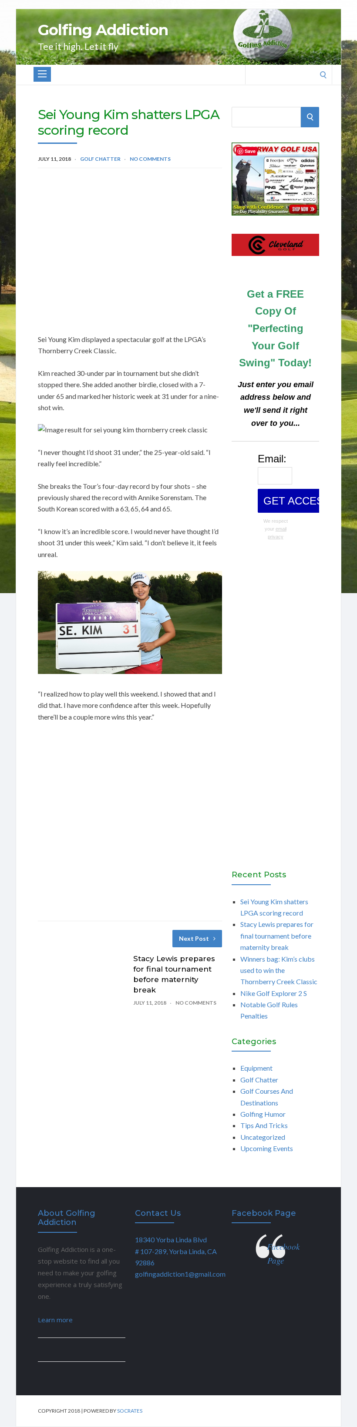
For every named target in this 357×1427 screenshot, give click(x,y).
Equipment (256, 1068)
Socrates (129, 1410)
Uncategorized (262, 1137)
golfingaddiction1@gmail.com (180, 1274)
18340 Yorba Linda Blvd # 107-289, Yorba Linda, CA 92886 (176, 1251)
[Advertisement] (130, 242)
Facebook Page (264, 1213)
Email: (272, 459)
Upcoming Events (266, 1148)
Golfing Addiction (103, 30)
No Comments (150, 159)
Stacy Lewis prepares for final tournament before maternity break (276, 935)
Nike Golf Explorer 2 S (273, 993)
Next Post (194, 938)
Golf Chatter (100, 159)
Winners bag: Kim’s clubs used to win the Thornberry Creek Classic (278, 970)
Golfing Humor (263, 1114)
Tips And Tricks (264, 1125)
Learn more (55, 1319)
